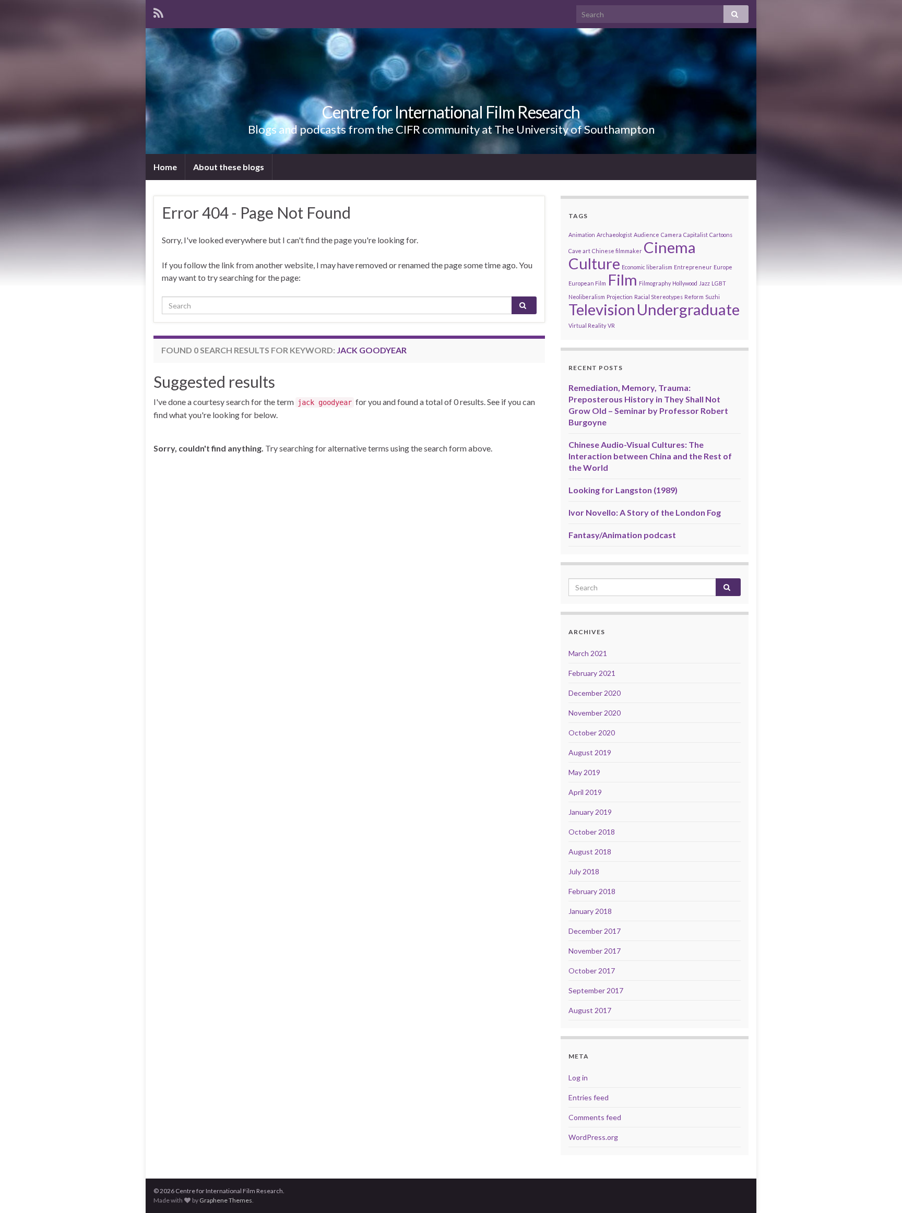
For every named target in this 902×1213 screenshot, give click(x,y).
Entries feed (588, 1097)
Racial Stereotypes (658, 296)
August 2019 (589, 752)
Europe (723, 267)
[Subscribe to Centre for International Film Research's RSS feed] (158, 11)
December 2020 (594, 692)
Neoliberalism (586, 296)
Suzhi (712, 296)
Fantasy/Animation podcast (622, 535)
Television (601, 309)
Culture (594, 263)
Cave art (579, 250)
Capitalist (695, 234)
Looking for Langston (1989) (623, 490)
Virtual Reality (587, 325)
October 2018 (591, 831)
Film (622, 279)
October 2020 (591, 732)
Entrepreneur (693, 267)
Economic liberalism (647, 267)
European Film (587, 283)
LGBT (718, 283)
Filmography (655, 283)
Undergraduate (688, 309)
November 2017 (594, 950)
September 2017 (595, 990)
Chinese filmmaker (617, 250)
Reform (694, 296)
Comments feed (594, 1117)
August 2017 (589, 1010)
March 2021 (587, 653)
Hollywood (684, 283)
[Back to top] (878, 1189)
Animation (581, 234)
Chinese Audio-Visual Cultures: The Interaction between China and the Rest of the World (650, 455)
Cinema (670, 247)
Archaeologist (614, 234)
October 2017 (591, 970)
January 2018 (590, 911)
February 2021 (591, 673)
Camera (671, 234)
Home (165, 167)
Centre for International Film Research (451, 112)
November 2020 (594, 712)
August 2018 (589, 851)
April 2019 (585, 792)
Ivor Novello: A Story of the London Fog (644, 512)
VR (611, 325)
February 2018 (591, 891)
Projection (620, 296)
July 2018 (583, 871)
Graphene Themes (225, 1200)
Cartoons (720, 234)
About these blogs (228, 167)
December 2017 (594, 930)
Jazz (704, 283)
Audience (646, 234)
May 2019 (584, 772)
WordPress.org (593, 1137)
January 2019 (590, 811)
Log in (578, 1077)
